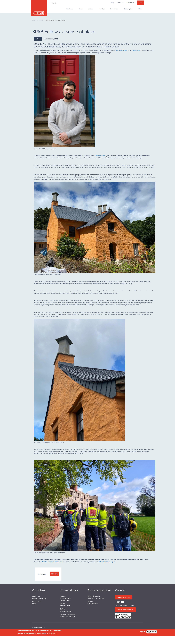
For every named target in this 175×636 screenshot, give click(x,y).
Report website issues (125, 610)
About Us (120, 2)
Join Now (54, 574)
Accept (142, 632)
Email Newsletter (123, 597)
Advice (90, 9)
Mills (139, 9)
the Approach (136, 50)
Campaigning (128, 9)
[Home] (39, 8)
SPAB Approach (99, 156)
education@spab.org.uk (107, 562)
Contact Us (130, 2)
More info (52, 633)
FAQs (34, 604)
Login (140, 3)
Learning (101, 9)
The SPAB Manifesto (122, 50)
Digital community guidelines (124, 605)
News (80, 9)
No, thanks (151, 632)
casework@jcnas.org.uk (67, 616)
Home (34, 20)
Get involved (114, 9)
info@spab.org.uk (65, 611)
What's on (70, 9)
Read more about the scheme (52, 562)
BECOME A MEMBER (39, 599)
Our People (36, 601)
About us (36, 596)
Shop (112, 2)
